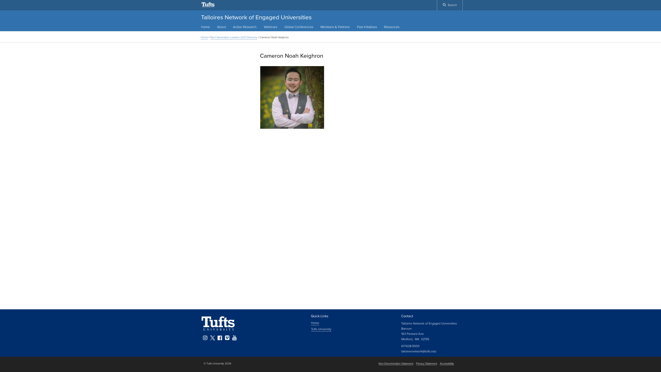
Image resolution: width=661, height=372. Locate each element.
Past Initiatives (367, 26)
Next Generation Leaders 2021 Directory (233, 37)
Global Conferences (298, 26)
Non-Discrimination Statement (396, 363)
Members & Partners (335, 26)
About (221, 26)
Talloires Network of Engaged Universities (256, 17)
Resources (391, 26)
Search (452, 5)
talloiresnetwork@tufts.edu (418, 351)
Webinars (270, 26)
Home (205, 26)
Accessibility (447, 363)
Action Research (245, 26)
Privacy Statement (426, 363)
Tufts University (321, 329)
